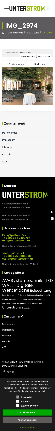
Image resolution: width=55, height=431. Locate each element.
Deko (4, 295)
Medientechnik (39, 299)
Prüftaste (15, 303)
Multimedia (6, 303)
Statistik (25, 401)
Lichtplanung (28, 299)
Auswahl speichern (27, 420)
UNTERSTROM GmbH (20, 361)
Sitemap (7, 147)
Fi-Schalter (22, 295)
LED (45, 295)
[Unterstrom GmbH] (27, 8)
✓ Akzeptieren (27, 412)
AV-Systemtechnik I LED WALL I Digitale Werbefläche (27, 285)
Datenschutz (9, 132)
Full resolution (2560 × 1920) (35, 56)
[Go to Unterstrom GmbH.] (3, 32)
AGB (4, 161)
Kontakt (6, 154)
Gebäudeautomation (35, 295)
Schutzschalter (25, 303)
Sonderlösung (37, 303)
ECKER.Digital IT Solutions (14, 365)
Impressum (8, 140)
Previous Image (16, 64)
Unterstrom (11, 307)
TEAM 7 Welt (26, 52)
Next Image (40, 64)
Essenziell (26, 397)
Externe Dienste (30, 405)
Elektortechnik (11, 295)
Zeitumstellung (28, 308)
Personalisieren (27, 427)
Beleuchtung (40, 290)
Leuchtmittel (13, 299)
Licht (21, 299)
